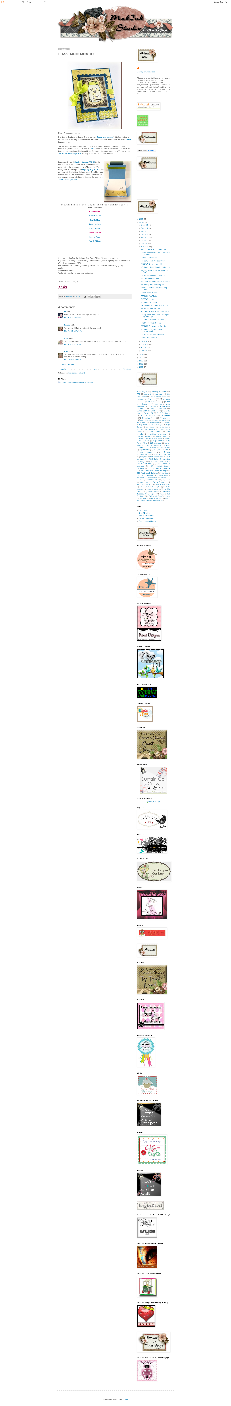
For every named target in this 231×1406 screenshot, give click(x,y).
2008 (141, 364)
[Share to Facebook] (96, 296)
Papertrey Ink (144, 450)
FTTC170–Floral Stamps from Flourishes (155, 282)
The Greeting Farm (152, 489)
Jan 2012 (144, 351)
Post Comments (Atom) (76, 373)
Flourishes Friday (148, 418)
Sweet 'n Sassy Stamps (155, 482)
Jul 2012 (144, 241)
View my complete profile (146, 72)
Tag (159, 487)
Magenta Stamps (161, 436)
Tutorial (168, 496)
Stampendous (152, 477)
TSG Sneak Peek (155, 496)
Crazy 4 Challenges (158, 409)
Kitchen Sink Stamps (146, 429)
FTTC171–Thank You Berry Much (153, 261)
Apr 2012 (144, 341)
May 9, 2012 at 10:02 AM (73, 331)
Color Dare (158, 404)
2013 (141, 219)
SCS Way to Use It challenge (147, 473)
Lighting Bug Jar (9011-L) (84, 162)
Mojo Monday (158, 441)
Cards (151, 399)
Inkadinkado (166, 422)
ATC (138, 394)
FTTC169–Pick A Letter (149, 296)
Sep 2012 (145, 234)
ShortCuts (164, 473)
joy (65, 312)
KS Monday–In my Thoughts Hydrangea (155, 267)
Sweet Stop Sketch (144, 485)
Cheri (66, 338)
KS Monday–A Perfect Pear (151, 302)
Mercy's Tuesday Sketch (154, 438)
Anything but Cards (159, 392)
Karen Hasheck (95, 224)
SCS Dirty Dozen (157, 461)
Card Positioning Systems (159, 396)
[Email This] (89, 296)
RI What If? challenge (162, 454)
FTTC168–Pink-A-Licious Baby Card (154, 326)
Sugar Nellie (166, 480)
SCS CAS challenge (156, 457)
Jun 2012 (144, 244)
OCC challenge (155, 443)
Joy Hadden (95, 220)
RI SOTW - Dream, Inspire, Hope (152, 264)
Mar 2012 (145, 344)
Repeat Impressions (146, 518)
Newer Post (63, 369)
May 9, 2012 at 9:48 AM (72, 318)
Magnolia (140, 438)
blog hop (158, 394)
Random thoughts (145, 452)
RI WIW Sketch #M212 (149, 337)
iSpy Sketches (150, 427)
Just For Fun (163, 427)
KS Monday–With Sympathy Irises (153, 285)
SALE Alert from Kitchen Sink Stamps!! (154, 305)
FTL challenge (165, 418)
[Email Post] (84, 296)
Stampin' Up (152, 480)
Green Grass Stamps (159, 420)
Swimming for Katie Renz (147, 487)
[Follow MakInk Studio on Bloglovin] (146, 151)
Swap (141, 482)
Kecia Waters (94, 229)
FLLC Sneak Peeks (148, 416)
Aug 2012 (145, 237)
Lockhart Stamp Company (159, 434)
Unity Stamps (143, 498)
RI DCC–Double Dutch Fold (151, 323)
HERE (128, 140)
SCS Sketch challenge (160, 468)
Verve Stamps (156, 498)
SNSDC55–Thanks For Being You (153, 275)
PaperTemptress (164, 447)
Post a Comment (68, 364)
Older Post (127, 369)
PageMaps (153, 447)
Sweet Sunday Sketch (162, 484)
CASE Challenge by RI (153, 402)
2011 (141, 355)
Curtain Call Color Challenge (147, 411)
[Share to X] (94, 296)
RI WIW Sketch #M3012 (149, 258)
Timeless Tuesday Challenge (153, 492)
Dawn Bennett (95, 216)
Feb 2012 (145, 347)
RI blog (92, 149)
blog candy (147, 394)
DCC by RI (148, 413)
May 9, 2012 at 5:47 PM (72, 344)
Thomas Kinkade (153, 491)
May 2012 (145, 247)
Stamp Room (163, 475)
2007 (141, 367)
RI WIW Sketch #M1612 (149, 293)
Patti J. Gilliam (95, 241)
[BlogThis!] (91, 296)
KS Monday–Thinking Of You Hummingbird (151, 330)
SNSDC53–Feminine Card (150, 308)
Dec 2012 (145, 225)
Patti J (66, 352)
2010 (141, 358)
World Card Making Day (155, 500)
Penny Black (158, 450)
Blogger (125, 1400)
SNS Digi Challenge (145, 475)
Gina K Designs (145, 420)
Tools (162, 494)
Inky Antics (143, 424)
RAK (166, 450)
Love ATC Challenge (144, 436)
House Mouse (154, 422)
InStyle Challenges (157, 424)
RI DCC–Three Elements (150, 278)
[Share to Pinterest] (99, 296)
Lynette (67, 325)
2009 (141, 361)
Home (95, 369)
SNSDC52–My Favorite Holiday (152, 334)
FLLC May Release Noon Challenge (154, 320)
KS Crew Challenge (153, 432)
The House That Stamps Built (69, 154)
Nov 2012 (145, 228)
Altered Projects (142, 392)
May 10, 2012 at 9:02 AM (73, 360)
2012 (141, 222)
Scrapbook (143, 457)
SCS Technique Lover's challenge (154, 471)
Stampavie (140, 477)
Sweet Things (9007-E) (67, 179)
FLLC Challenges (163, 413)
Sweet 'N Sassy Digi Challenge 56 (153, 250)
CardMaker (140, 399)
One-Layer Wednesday (153, 445)
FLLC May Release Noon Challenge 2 (155, 312)
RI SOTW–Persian (147, 299)
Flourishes (165, 415)
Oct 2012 (144, 231)
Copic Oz (153, 406)
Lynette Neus (94, 237)
